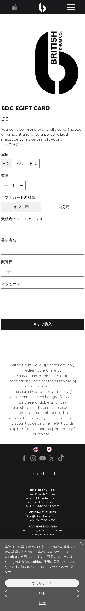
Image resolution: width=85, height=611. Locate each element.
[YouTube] (42, 458)
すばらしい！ (42, 583)
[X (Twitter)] (51, 458)
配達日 (7, 262)
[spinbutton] (13, 185)
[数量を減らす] (5, 185)
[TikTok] (61, 458)
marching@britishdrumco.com (42, 530)
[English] (36, 449)
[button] (14, 7)
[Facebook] (24, 458)
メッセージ (10, 284)
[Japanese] (48, 449)
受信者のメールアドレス (23, 219)
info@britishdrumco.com (42, 516)
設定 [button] (42, 603)
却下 (42, 593)
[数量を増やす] (21, 185)
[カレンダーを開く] (79, 272)
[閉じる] (78, 546)
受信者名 (8, 240)
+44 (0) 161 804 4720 (42, 520)
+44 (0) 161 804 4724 (42, 534)
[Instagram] (33, 458)
